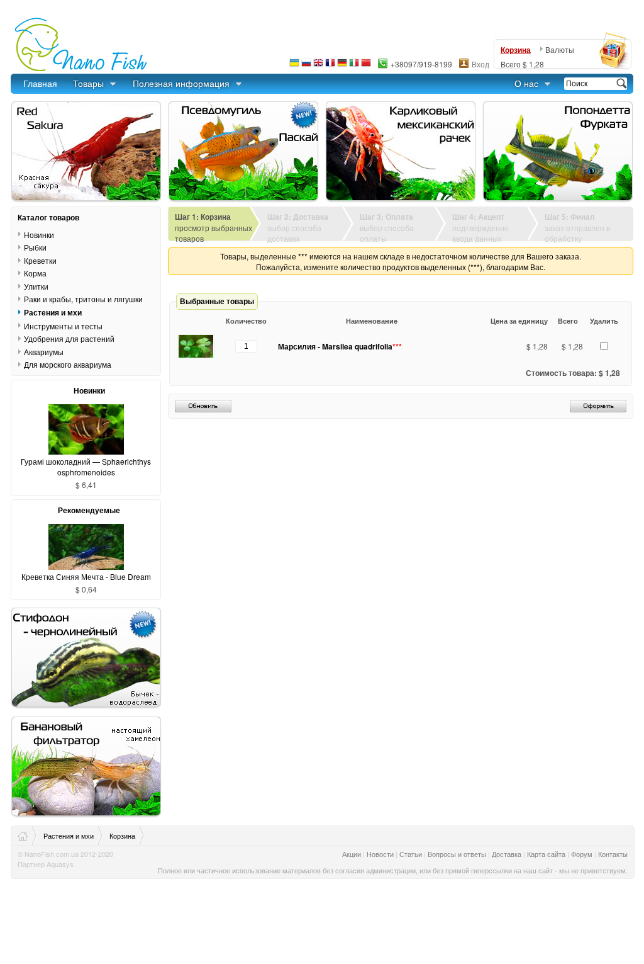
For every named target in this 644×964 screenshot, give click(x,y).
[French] (330, 66)
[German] (342, 66)
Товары (88, 83)
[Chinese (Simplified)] (366, 66)
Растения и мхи (53, 312)
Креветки (40, 260)
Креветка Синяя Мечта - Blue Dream (86, 576)
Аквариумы (44, 351)
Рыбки (35, 247)
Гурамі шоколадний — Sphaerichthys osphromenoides (86, 466)
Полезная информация (181, 83)
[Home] (27, 835)
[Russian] (306, 66)
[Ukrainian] (294, 66)
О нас (526, 83)
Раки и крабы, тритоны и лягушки (83, 298)
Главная (40, 83)
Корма (35, 273)
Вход (480, 64)
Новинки (39, 234)
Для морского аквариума (67, 364)
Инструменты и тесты (63, 325)
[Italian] (354, 66)
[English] (318, 66)
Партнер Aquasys (46, 864)
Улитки (36, 286)
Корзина (516, 49)
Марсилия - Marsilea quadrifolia (340, 346)
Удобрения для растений (69, 338)
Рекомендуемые (89, 510)
